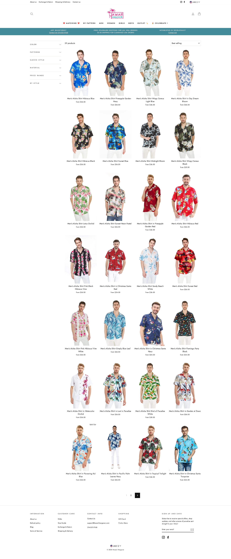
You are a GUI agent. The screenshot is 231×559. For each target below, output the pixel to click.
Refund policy (35, 523)
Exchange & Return (46, 2)
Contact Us (91, 518)
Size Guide (62, 523)
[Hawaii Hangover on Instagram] (163, 537)
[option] (58, 31)
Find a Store (123, 523)
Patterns (35, 52)
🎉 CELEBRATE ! (160, 23)
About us (33, 2)
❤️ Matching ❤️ (71, 23)
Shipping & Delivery (62, 2)
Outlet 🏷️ (143, 23)
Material (35, 68)
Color (33, 44)
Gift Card (122, 519)
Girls (122, 23)
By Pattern (89, 23)
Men (101, 23)
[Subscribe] (192, 529)
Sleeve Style (37, 60)
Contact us (76, 2)
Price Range (37, 75)
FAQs (60, 519)
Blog (31, 527)
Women (111, 23)
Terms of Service (36, 531)
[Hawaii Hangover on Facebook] (168, 537)
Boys (131, 23)
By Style (35, 83)
